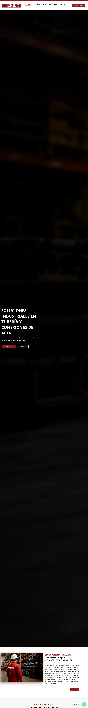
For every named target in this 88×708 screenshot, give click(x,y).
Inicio (28, 4)
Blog (55, 4)
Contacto (63, 4)
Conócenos (37, 4)
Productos (47, 4)
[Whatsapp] (84, 704)
